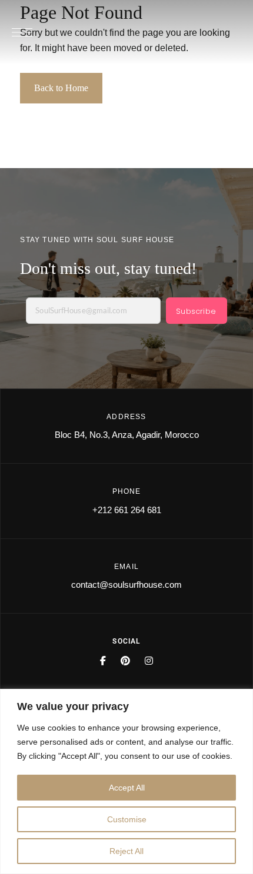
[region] (126, 781)
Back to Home (61, 88)
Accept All (127, 787)
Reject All (126, 851)
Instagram (149, 660)
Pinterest (125, 660)
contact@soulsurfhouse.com (126, 585)
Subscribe (196, 311)
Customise (127, 819)
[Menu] (22, 32)
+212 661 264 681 (126, 510)
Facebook (103, 660)
